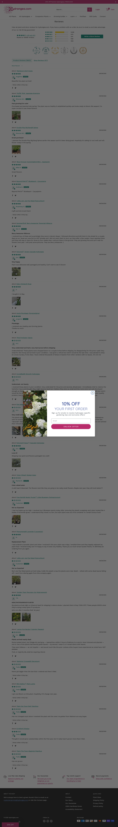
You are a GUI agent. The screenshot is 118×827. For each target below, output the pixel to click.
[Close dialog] (92, 392)
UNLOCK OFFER (71, 426)
